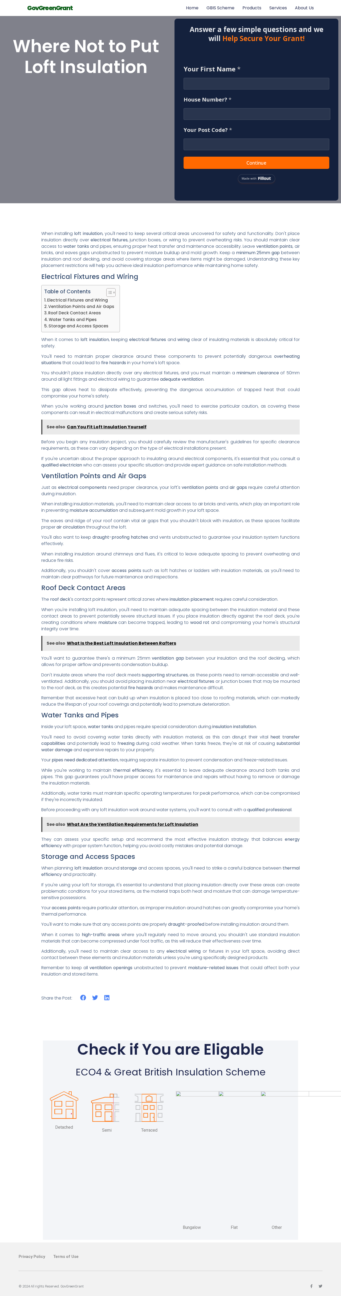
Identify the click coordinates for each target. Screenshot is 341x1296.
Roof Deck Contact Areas (74, 313)
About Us (304, 8)
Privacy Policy (32, 1256)
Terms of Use (66, 1256)
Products (251, 8)
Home (192, 8)
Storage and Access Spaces (78, 326)
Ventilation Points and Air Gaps (81, 306)
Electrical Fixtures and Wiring (77, 300)
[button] (83, 998)
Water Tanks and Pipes (73, 319)
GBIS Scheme (220, 8)
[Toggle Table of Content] (108, 292)
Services (278, 8)
